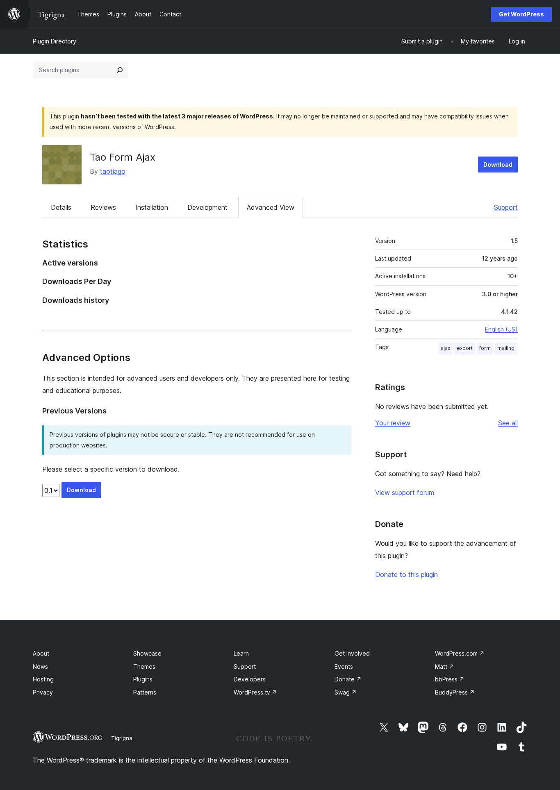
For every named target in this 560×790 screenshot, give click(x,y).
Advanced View (270, 207)
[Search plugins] (120, 70)
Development (207, 207)
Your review (392, 423)
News (40, 666)
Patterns (144, 692)
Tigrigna (121, 738)
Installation (151, 207)
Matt (444, 666)
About (41, 653)
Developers (250, 679)
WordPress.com (460, 653)
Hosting (43, 679)
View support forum (404, 492)
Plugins (143, 679)
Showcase (147, 653)
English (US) (501, 329)
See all (508, 423)
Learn (241, 653)
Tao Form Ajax (122, 157)
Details (61, 207)
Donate (348, 679)
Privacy (43, 692)
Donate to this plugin (406, 574)
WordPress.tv (255, 692)
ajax (445, 348)
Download (497, 164)
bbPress (449, 679)
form (485, 348)
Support (506, 207)
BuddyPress (455, 692)
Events (344, 666)
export (465, 348)
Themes (144, 666)
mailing (505, 348)
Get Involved (352, 653)
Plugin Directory (54, 41)
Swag (346, 692)
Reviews (103, 207)
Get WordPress (521, 14)
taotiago (112, 171)
